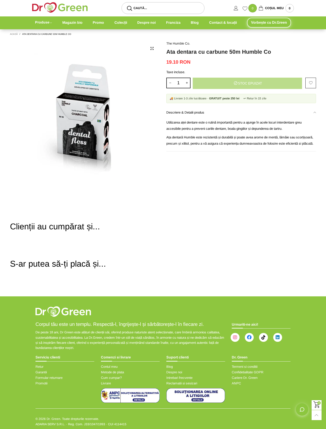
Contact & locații (223, 22)
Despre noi (146, 22)
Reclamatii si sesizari (181, 383)
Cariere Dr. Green (244, 378)
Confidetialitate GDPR (247, 372)
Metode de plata (112, 372)
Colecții (120, 22)
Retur (39, 366)
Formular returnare (49, 378)
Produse (42, 22)
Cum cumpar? (111, 378)
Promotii (41, 383)
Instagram (235, 337)
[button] (170, 83)
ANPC (236, 383)
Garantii (41, 372)
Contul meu (109, 366)
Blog (195, 22)
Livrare (106, 383)
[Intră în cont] (238, 8)
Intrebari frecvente (179, 378)
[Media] (151, 48)
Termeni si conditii (244, 366)
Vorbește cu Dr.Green (269, 22)
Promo (98, 22)
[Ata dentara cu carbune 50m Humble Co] (85, 116)
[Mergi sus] (317, 415)
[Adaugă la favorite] (310, 83)
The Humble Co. (178, 43)
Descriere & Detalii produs (185, 112)
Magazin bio (72, 22)
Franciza (173, 22)
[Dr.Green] (60, 7)
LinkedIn (277, 337)
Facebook (249, 337)
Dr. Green (53, 419)
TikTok (263, 337)
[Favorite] (245, 9)
